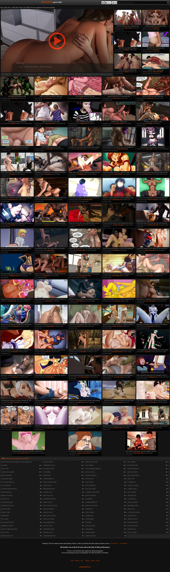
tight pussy (150, 427)
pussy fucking (107, 74)
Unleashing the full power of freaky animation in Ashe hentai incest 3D (17, 391)
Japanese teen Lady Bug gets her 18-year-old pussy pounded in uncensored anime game (119, 417)
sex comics (141, 123)
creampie (48, 174)
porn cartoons (108, 174)
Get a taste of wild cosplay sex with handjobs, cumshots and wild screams (85, 417)
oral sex (140, 226)
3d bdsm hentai (119, 123)
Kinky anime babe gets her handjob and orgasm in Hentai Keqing (85, 163)
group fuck (39, 225)
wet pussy (129, 28)
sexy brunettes (109, 377)
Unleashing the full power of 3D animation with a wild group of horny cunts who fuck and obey (85, 239)
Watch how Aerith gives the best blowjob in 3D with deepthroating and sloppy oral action (17, 366)
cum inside (119, 50)
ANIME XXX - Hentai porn (156, 70)
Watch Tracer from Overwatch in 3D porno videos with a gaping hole (51, 265)
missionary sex (7, 536)
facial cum (47, 525)
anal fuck (136, 28)
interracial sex (92, 351)
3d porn (18, 74)
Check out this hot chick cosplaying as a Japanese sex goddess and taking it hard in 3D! (17, 340)
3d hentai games (75, 277)
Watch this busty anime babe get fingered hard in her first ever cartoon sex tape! (17, 214)
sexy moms (89, 512)
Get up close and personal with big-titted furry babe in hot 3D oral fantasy (119, 214)
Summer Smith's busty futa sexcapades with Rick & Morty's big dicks (28, 442)
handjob (115, 150)
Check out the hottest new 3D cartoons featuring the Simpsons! (119, 290)
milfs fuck (70, 74)
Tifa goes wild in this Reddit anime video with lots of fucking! (153, 265)
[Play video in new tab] (57, 10)
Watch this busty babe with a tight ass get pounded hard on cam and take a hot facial (17, 239)
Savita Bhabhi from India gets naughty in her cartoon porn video (51, 366)
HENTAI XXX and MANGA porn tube (51, 96)
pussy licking (148, 29)
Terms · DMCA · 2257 (77, 560)
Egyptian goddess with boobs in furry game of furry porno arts (119, 340)
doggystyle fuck (50, 505)
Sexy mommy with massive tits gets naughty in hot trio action (141, 442)
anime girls (84, 123)
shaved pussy (120, 28)
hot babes (157, 29)
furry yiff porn (41, 353)
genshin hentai (108, 123)
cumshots (7, 74)
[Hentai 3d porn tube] (102, 2)
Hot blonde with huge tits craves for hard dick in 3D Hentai (51, 315)
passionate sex (148, 73)
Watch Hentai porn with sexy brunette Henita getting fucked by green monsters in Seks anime (119, 366)
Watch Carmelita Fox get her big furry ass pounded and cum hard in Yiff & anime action (51, 340)
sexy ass (49, 427)
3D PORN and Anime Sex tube (17, 96)
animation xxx (30, 74)
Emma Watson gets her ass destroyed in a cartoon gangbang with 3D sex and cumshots (17, 163)
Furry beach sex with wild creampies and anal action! (119, 391)
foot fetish (132, 532)
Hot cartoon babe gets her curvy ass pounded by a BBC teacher (17, 265)
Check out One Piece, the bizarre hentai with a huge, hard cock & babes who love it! (51, 391)
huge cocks (81, 74)
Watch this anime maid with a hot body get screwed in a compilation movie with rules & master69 (85, 290)
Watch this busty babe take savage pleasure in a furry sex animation (51, 417)
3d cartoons (147, 28)
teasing (88, 522)
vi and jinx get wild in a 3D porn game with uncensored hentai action (85, 265)
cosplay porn (117, 326)
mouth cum (107, 125)
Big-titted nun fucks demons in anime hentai (155, 138)
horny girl (107, 176)
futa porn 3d (74, 377)
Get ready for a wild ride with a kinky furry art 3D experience (17, 188)
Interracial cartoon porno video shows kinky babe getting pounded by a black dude (85, 340)
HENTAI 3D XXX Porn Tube (155, 48)
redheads (16, 326)
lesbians (126, 50)
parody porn (142, 125)
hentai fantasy (40, 404)
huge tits (43, 74)
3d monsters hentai (9, 489)
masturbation (90, 402)
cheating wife (6, 150)
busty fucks (23, 250)
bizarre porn (133, 505)
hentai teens (40, 174)
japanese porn (84, 201)
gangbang (123, 250)
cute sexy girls (134, 512)
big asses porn (158, 71)
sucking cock (120, 29)
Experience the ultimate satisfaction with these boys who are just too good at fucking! (51, 188)
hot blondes (119, 51)
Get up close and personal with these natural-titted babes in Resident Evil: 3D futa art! (85, 366)
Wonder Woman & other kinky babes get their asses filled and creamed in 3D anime (153, 163)
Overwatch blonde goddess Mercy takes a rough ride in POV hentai (85, 315)
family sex (134, 50)
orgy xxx (5, 532)
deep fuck (5, 499)
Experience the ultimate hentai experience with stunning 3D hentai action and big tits (153, 315)
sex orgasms (142, 427)
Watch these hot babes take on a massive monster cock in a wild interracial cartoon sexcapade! (17, 417)
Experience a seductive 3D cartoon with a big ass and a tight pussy (153, 417)
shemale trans (6, 149)
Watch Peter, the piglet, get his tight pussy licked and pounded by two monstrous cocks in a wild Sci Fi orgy (17, 315)
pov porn (73, 326)
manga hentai (56, 225)
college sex (24, 275)
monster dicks (142, 225)
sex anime (149, 149)
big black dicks (40, 149)
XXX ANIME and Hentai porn (127, 70)
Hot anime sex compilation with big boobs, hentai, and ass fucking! (153, 290)
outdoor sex (133, 525)
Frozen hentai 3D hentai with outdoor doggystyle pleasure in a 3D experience (119, 265)
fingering (89, 529)
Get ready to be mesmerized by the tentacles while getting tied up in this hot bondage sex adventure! (153, 188)
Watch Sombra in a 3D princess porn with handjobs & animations (119, 138)
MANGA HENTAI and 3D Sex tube (155, 26)
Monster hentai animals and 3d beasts (16, 462)
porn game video (56, 74)
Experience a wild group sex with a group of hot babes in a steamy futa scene (51, 163)
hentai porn (107, 150)
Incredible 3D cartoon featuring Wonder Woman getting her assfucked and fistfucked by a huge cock (85, 138)
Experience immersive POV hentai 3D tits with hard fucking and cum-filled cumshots (153, 239)
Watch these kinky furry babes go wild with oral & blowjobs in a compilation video (153, 214)
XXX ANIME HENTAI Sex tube (84, 96)
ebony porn (124, 301)
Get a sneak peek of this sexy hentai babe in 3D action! (153, 340)
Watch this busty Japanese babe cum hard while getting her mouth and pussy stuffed (85, 391)
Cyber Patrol (123, 543)
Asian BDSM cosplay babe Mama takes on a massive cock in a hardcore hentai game (51, 239)
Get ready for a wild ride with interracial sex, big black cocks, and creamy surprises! (85, 442)
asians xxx (156, 28)
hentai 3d (92, 123)
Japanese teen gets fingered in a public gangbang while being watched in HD (119, 188)
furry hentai (24, 149)
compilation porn (122, 149)
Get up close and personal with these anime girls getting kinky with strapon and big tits (51, 214)
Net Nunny (114, 543)
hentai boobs (160, 250)
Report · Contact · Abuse (93, 560)
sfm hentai (95, 149)
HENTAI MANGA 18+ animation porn (128, 26)
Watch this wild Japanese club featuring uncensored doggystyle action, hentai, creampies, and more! (85, 188)
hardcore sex (20, 174)
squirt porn (90, 532)
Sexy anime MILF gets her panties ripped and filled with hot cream (51, 290)
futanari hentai (23, 377)
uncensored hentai (110, 149)
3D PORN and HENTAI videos (128, 48)
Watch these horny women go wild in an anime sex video (119, 163)
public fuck (73, 125)
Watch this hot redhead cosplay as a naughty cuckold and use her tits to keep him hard (119, 315)
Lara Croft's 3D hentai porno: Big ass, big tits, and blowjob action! (153, 391)
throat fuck (148, 174)
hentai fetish (6, 226)
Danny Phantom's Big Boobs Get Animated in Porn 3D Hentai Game (153, 366)
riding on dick (94, 74)
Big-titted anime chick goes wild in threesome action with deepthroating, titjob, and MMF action (17, 290)
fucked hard (165, 149)
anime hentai (107, 275)
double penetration (84, 453)
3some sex (157, 123)
